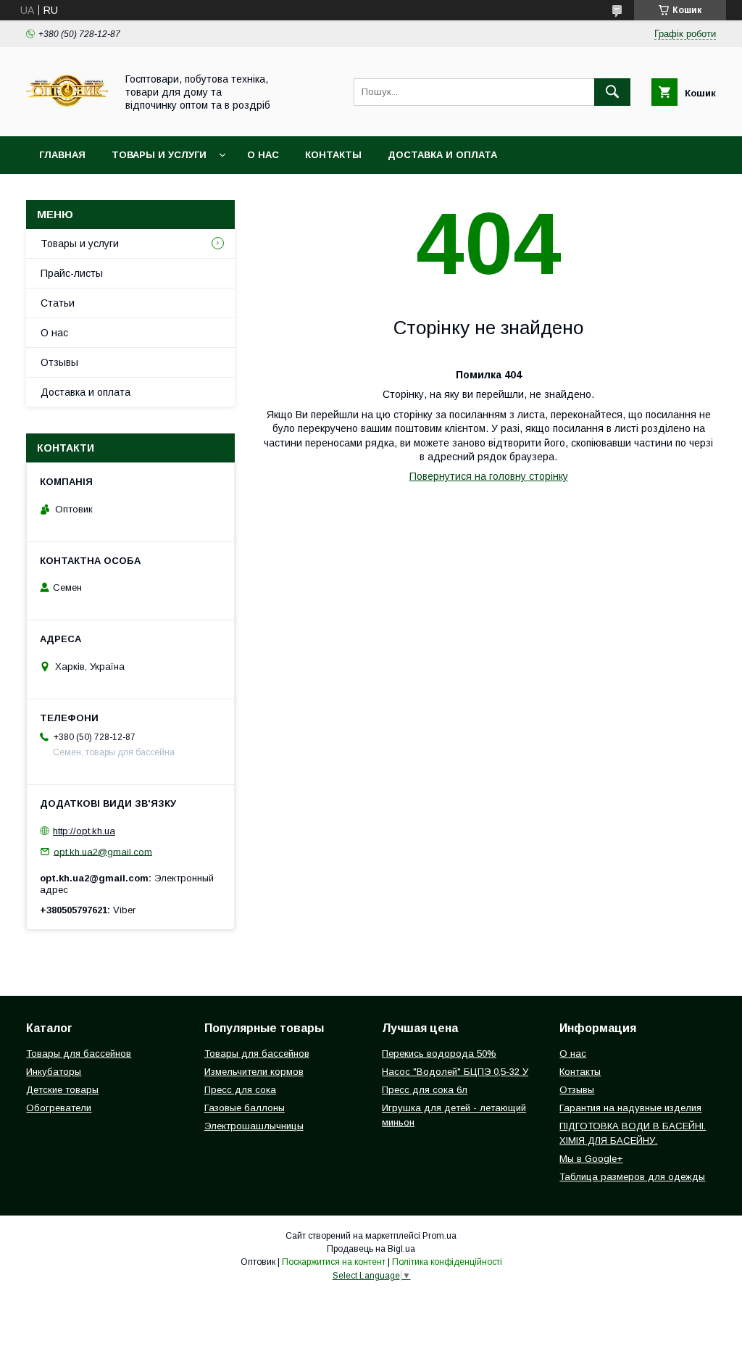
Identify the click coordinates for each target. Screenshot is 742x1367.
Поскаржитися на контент (333, 1262)
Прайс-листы (72, 273)
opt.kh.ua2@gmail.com (103, 851)
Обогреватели (58, 1107)
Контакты (333, 154)
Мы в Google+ (590, 1158)
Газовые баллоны (244, 1107)
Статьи (58, 303)
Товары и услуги (159, 154)
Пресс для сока (240, 1089)
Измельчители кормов (254, 1071)
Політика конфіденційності (447, 1262)
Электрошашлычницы (254, 1126)
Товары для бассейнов (78, 1053)
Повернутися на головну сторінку (488, 476)
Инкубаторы (53, 1071)
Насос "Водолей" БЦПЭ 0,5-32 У (455, 1071)
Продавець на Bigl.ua (371, 1249)
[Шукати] (612, 92)
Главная (62, 154)
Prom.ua (439, 1236)
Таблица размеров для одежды (632, 1176)
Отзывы (59, 362)
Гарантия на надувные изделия (630, 1107)
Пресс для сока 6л (424, 1089)
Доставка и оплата (442, 154)
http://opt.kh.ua (84, 831)
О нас (263, 154)
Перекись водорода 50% (439, 1053)
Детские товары (62, 1089)
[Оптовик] (67, 117)
